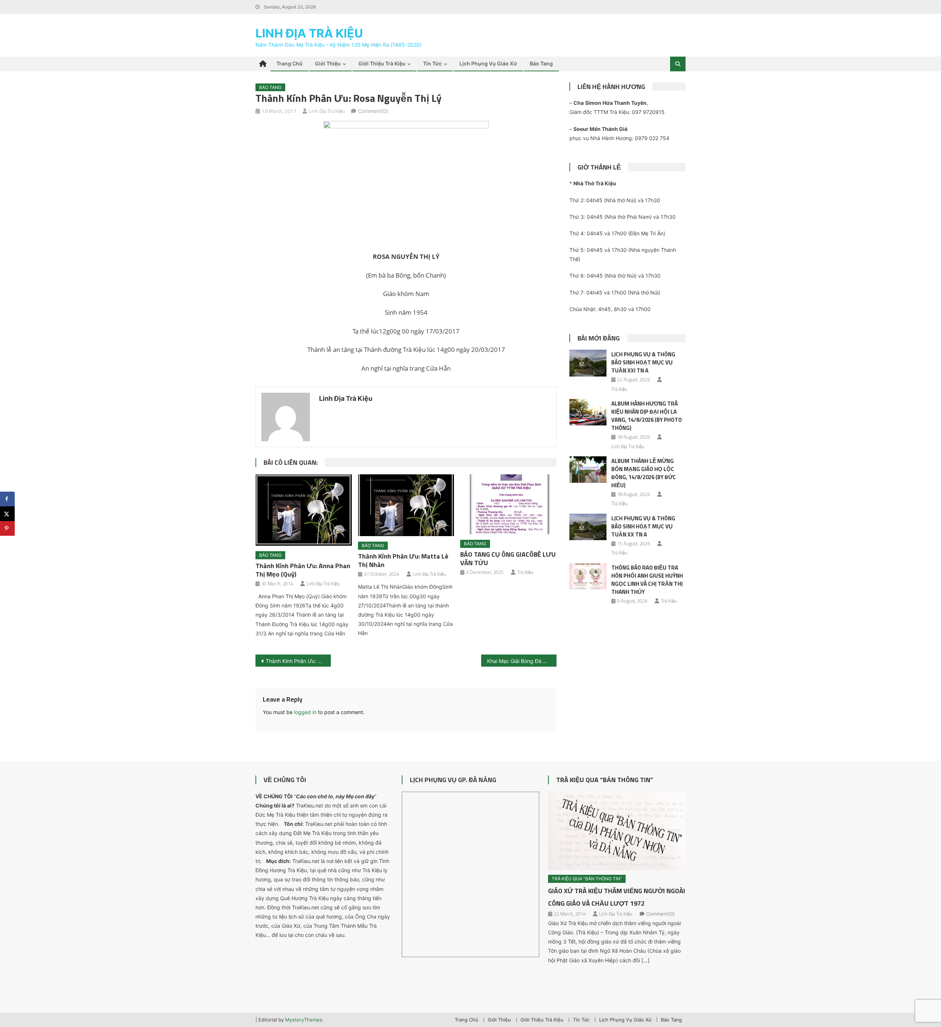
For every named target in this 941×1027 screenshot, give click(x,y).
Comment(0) (373, 111)
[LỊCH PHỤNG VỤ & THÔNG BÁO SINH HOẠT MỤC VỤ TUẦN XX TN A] (588, 527)
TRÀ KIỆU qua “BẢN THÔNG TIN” (604, 780)
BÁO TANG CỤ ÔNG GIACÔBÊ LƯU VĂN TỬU (508, 558)
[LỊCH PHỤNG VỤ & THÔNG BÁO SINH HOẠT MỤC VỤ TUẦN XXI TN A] (588, 363)
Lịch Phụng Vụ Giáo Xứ (488, 63)
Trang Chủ (289, 63)
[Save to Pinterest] (7, 528)
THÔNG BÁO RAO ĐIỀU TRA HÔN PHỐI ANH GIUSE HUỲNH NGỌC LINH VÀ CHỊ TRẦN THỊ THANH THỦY (647, 579)
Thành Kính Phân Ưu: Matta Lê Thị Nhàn (403, 560)
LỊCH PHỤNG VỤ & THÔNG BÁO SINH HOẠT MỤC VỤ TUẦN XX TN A (643, 526)
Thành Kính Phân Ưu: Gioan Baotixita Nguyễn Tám (298, 661)
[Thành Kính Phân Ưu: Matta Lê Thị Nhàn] (406, 505)
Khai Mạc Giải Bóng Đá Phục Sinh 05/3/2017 (522, 661)
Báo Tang (541, 63)
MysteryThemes (303, 1020)
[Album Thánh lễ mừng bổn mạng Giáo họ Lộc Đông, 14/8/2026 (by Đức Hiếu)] (588, 469)
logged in (305, 712)
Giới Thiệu (328, 63)
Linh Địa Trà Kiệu (309, 33)
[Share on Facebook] (7, 499)
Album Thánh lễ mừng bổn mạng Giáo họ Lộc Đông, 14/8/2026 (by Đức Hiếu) (643, 473)
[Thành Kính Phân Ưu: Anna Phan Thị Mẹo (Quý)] (303, 510)
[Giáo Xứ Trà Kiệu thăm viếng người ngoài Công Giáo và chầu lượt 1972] (617, 831)
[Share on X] (7, 513)
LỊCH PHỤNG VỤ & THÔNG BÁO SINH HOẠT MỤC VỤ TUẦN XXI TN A (643, 362)
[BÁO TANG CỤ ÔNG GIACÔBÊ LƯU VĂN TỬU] (508, 504)
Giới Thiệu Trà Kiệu (381, 63)
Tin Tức (432, 63)
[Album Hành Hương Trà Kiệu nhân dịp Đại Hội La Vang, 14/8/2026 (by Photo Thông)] (588, 412)
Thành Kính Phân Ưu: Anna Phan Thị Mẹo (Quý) (302, 570)
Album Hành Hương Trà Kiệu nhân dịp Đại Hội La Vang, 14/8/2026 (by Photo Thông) (646, 415)
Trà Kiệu (525, 572)
